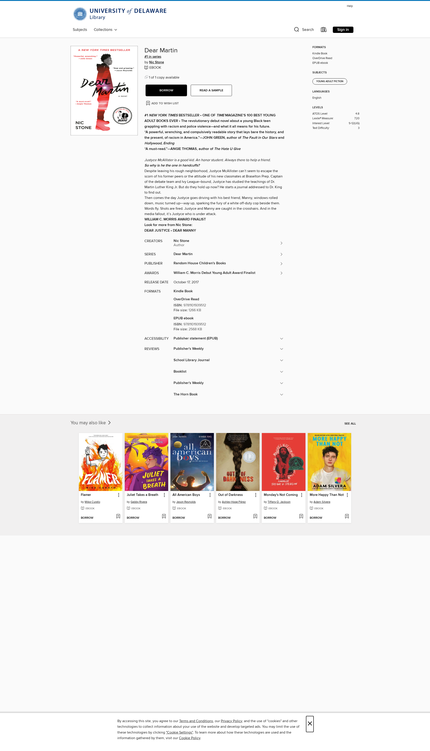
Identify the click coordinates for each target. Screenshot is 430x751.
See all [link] (350, 424)
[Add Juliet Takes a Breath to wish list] (164, 517)
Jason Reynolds (186, 502)
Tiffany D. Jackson (279, 502)
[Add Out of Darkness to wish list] (255, 517)
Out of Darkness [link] (230, 495)
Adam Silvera (322, 502)
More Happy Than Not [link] (327, 495)
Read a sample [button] (211, 90)
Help (350, 6)
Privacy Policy (231, 721)
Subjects (80, 29)
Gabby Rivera (139, 502)
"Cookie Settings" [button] (179, 732)
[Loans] (324, 30)
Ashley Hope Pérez (234, 502)
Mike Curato (92, 502)
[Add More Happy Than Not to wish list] (347, 517)
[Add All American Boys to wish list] (209, 517)
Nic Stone (156, 62)
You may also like (89, 423)
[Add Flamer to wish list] (118, 517)
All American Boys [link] (186, 495)
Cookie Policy (189, 738)
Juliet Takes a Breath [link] (142, 495)
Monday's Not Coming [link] (281, 495)
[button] (303, 30)
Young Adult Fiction (329, 81)
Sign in (343, 29)
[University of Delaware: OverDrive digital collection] (122, 14)
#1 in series (152, 57)
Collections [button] (104, 29)
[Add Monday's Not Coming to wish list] (301, 517)
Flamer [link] (86, 495)
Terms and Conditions (196, 721)
